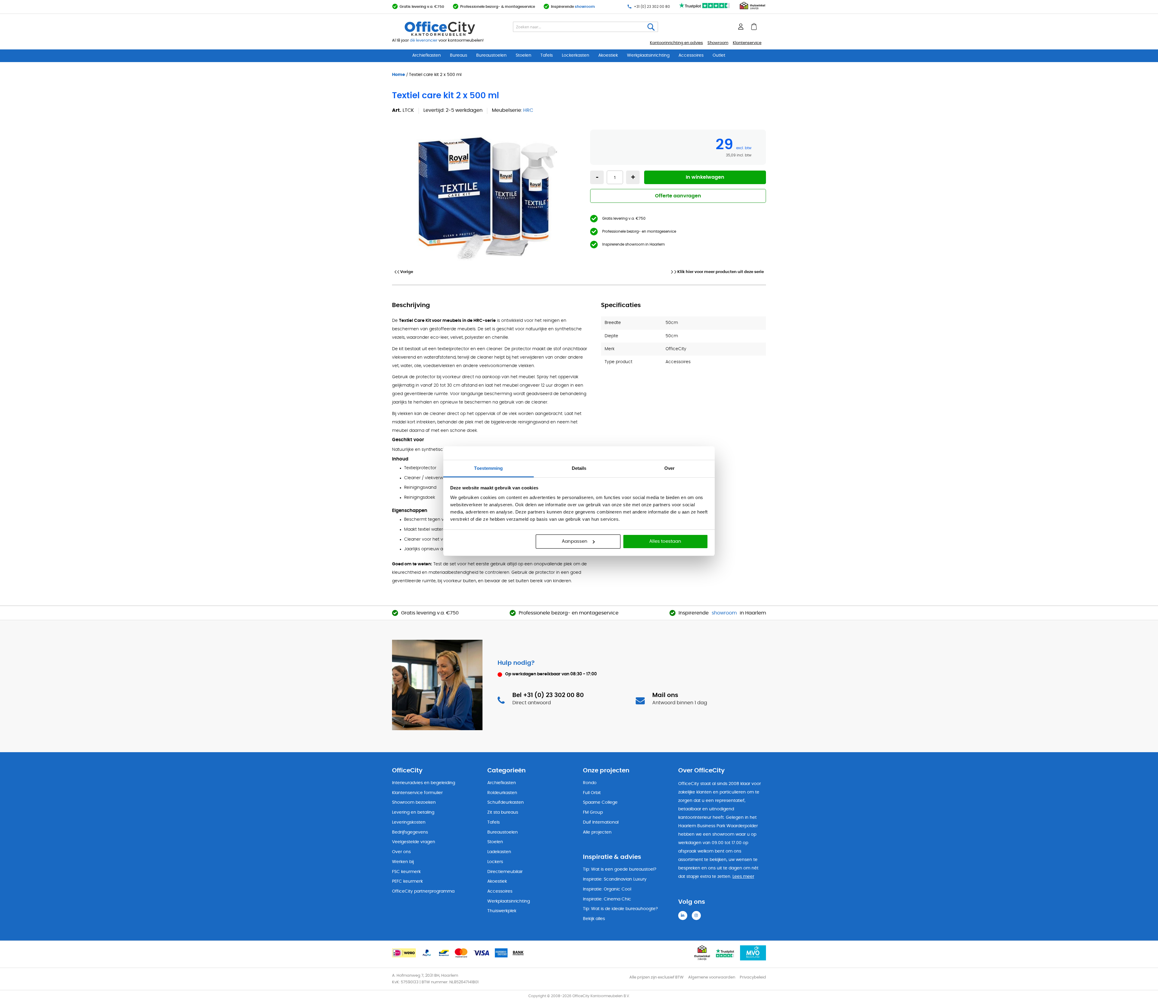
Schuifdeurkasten (505, 802)
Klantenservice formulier (417, 793)
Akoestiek (608, 55)
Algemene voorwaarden (711, 977)
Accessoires (691, 55)
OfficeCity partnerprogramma (423, 891)
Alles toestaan (665, 541)
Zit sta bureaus (502, 812)
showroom (585, 6)
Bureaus (458, 55)
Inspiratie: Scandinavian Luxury (615, 879)
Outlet (719, 55)
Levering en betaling (413, 812)
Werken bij (403, 862)
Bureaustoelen (491, 55)
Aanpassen (574, 541)
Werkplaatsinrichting (648, 55)
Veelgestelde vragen (413, 842)
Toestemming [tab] (488, 468)
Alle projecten (597, 832)
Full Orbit (592, 793)
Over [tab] (669, 468)
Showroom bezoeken (414, 802)
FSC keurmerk (406, 872)
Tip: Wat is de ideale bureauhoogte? (620, 909)
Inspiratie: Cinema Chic (607, 899)
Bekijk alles (594, 919)
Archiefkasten (426, 55)
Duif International (601, 822)
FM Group (593, 812)
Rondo (589, 783)
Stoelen (523, 55)
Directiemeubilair (505, 872)
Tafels (546, 55)
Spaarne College (600, 802)
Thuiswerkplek (501, 911)
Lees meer (743, 877)
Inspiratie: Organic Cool (607, 889)
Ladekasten (499, 852)
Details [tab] (579, 468)
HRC (528, 110)
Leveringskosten (409, 822)
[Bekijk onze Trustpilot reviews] (704, 9)
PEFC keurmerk (407, 881)
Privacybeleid (753, 977)
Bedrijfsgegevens (410, 832)
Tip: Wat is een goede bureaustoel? (619, 869)
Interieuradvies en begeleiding (423, 783)
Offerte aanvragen (678, 195)
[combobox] (585, 27)
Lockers (495, 862)
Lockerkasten (575, 55)
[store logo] (454, 28)
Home (398, 74)
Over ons (401, 852)
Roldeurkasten (502, 793)
